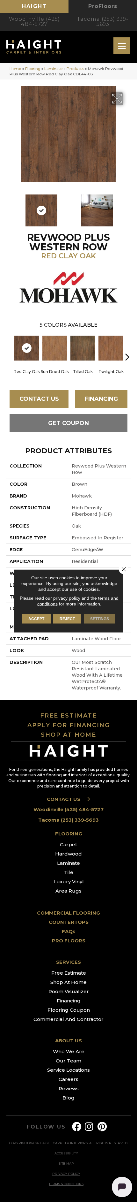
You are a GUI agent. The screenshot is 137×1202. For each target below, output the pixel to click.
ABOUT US (68, 1041)
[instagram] (89, 1127)
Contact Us (39, 398)
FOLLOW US (46, 1127)
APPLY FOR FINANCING (68, 725)
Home (15, 68)
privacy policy (66, 598)
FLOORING (68, 834)
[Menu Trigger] (122, 46)
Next (127, 207)
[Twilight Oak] (111, 348)
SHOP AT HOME (68, 734)
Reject (67, 619)
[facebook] (77, 1127)
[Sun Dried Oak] (55, 348)
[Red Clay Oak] (27, 348)
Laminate (53, 68)
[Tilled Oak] (83, 348)
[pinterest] (102, 1127)
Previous (9, 207)
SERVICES (68, 962)
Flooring (32, 68)
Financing (101, 398)
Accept (36, 619)
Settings (99, 619)
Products (75, 68)
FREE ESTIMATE (68, 715)
